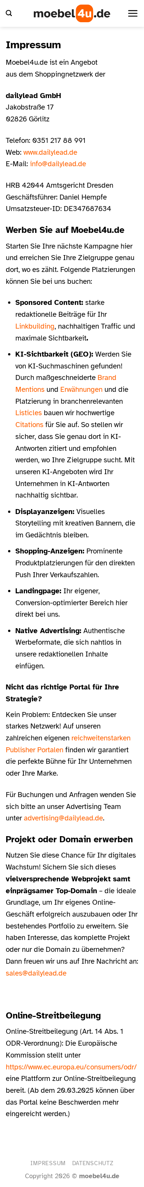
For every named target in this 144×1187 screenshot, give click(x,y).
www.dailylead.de (50, 152)
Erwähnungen (81, 389)
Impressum (48, 1163)
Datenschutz (93, 1163)
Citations (29, 424)
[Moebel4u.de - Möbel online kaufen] (72, 13)
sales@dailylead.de (36, 973)
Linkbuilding (35, 326)
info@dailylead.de (58, 164)
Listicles (28, 412)
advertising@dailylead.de (63, 818)
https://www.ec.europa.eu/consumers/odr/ (71, 1067)
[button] (9, 13)
